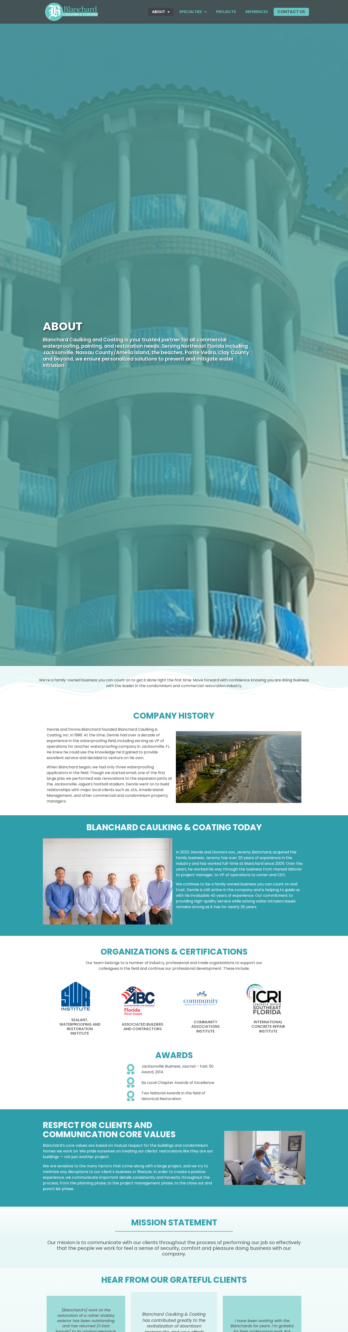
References (256, 11)
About (158, 11)
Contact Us (291, 11)
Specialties (190, 11)
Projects (226, 11)
